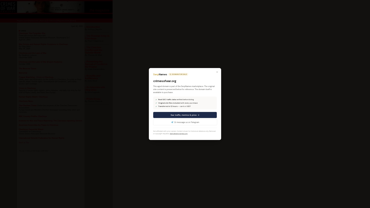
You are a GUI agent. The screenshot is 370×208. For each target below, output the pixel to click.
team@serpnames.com (179, 134)
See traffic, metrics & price (184, 115)
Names (160, 74)
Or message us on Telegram (186, 122)
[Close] (217, 72)
